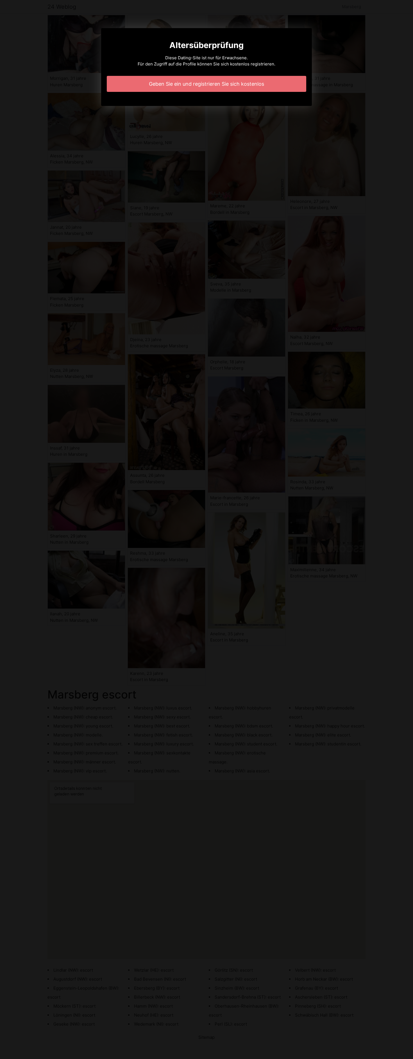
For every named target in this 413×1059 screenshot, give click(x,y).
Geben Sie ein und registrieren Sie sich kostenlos (206, 84)
